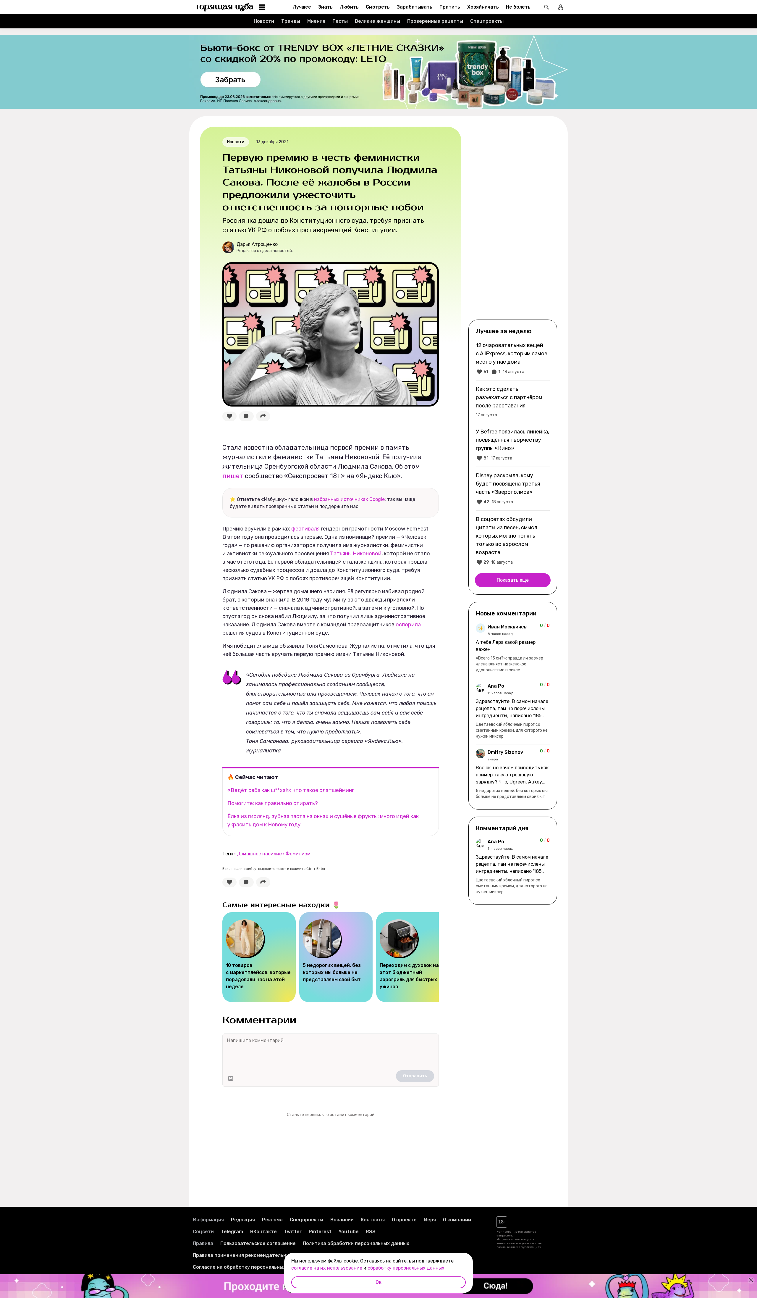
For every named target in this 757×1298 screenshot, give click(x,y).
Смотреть (378, 7)
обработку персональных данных (406, 1268)
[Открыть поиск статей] (546, 7)
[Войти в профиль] (561, 7)
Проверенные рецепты (435, 21)
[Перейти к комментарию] (513, 648)
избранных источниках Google (349, 499)
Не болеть (518, 7)
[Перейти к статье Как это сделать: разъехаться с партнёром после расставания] (513, 401)
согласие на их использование (326, 1268)
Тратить (449, 7)
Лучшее (302, 7)
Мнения (316, 21)
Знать (325, 7)
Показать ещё (513, 580)
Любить (349, 7)
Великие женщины (377, 21)
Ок (378, 1282)
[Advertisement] (512, 222)
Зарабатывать (414, 7)
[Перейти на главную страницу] (225, 7)
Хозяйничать (483, 7)
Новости (264, 21)
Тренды (290, 21)
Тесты (340, 21)
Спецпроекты (487, 21)
